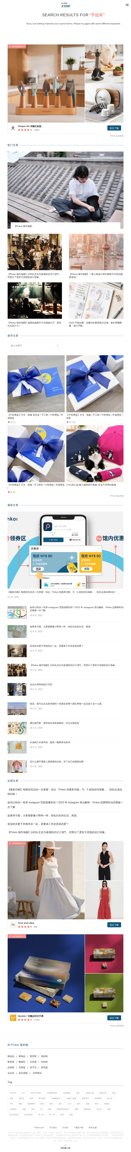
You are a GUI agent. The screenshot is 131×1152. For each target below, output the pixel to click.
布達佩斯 (97, 1098)
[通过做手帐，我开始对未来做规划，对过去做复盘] (17, 728)
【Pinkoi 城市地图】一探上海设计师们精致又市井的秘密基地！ (96, 276)
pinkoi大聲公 (36, 1093)
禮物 (76, 1109)
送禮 (62, 1115)
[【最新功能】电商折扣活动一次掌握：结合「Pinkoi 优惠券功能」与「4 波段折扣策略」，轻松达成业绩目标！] (65, 550)
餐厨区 (22, 1062)
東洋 (97, 1104)
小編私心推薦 (71, 1098)
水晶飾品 (13, 1109)
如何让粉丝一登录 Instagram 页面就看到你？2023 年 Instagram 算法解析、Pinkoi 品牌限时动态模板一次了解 (76, 609)
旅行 (60, 1104)
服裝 (87, 1104)
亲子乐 (33, 1067)
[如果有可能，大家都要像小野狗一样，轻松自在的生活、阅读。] (17, 631)
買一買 (51, 1115)
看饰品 (22, 1056)
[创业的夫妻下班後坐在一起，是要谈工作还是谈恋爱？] (17, 650)
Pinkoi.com (39, 1128)
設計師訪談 (14, 1115)
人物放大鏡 (89, 1093)
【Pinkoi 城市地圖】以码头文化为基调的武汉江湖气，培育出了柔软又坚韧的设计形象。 (34, 276)
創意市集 (102, 1093)
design (13, 1093)
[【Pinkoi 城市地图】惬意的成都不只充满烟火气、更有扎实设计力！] (35, 300)
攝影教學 (31, 1104)
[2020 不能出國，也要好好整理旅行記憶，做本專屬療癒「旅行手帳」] (96, 300)
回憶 (31, 1098)
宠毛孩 (44, 1067)
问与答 (65, 1128)
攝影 (20, 1104)
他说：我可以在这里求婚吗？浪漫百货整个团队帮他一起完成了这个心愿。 (67, 703)
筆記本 (99, 1109)
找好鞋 (44, 1056)
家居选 (11, 1062)
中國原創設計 (52, 1093)
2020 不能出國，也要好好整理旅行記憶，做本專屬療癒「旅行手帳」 (95, 324)
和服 (114, 1093)
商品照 (21, 1098)
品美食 (11, 1067)
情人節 (109, 1098)
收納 (42, 1104)
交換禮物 (66, 1093)
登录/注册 (93, 1128)
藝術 (109, 1109)
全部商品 (37, 1073)
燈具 (33, 1109)
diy (23, 1093)
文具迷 (33, 1062)
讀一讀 (41, 1115)
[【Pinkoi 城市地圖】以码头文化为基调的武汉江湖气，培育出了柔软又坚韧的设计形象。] (35, 252)
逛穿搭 (33, 1056)
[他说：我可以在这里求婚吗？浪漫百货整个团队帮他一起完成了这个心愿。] (17, 708)
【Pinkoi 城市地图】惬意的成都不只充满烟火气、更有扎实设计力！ (34, 324)
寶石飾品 (42, 1098)
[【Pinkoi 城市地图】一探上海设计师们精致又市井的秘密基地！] (96, 252)
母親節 (106, 1104)
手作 (11, 1104)
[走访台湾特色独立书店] (17, 689)
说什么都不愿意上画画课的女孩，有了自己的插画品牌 (57, 761)
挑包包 (11, 1056)
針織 (71, 1115)
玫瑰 (49, 1109)
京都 (77, 1093)
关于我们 (53, 1128)
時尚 (78, 1104)
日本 (69, 1104)
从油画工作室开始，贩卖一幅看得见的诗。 (51, 742)
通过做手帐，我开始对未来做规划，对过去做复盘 (54, 723)
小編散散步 (55, 1098)
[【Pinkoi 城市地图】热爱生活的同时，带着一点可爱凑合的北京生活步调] (65, 190)
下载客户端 (78, 1128)
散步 (51, 1104)
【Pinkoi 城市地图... (24, 226)
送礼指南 (23, 1073)
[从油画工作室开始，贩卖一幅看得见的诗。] (17, 747)
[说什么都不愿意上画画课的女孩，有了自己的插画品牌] (17, 766)
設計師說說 (28, 1115)
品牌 (11, 1098)
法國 (24, 1109)
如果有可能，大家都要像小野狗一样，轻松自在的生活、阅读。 (61, 626)
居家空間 (85, 1098)
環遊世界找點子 (63, 1109)
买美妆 (22, 1067)
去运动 (11, 1073)
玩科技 (44, 1062)
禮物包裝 (87, 1109)
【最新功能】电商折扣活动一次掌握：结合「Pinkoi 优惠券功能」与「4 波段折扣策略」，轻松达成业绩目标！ (62, 592)
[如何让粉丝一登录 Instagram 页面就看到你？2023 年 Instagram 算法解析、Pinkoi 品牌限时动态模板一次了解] (17, 612)
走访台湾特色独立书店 (41, 684)
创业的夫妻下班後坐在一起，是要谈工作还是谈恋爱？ (57, 646)
